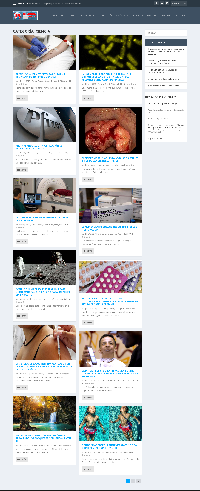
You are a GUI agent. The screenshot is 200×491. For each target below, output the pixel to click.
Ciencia (34, 81)
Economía (165, 16)
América (120, 16)
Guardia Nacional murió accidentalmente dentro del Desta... (58, 3)
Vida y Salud (65, 81)
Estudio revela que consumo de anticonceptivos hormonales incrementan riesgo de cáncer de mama (110, 301)
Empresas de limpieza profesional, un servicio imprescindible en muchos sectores (166, 51)
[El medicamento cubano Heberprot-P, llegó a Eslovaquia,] (110, 205)
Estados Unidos (44, 81)
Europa (41, 153)
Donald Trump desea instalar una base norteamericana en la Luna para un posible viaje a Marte (44, 292)
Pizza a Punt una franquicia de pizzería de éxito (162, 71)
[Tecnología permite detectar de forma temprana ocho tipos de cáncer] (44, 52)
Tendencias (84, 16)
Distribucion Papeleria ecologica (163, 103)
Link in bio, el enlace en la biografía (165, 79)
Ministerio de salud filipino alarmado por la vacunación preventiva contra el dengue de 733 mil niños (44, 366)
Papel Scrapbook (156, 138)
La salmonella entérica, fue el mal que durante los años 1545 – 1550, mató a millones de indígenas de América (106, 77)
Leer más (21, 98)
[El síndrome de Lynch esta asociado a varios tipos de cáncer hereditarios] (110, 130)
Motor (151, 16)
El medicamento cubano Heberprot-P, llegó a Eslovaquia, (109, 228)
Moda (70, 16)
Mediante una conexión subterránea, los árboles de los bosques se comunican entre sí (43, 438)
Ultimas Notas (54, 16)
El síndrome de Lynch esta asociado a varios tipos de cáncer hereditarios (110, 159)
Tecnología (105, 16)
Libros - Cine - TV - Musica (126, 380)
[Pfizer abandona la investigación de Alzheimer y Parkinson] (44, 124)
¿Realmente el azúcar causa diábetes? (166, 85)
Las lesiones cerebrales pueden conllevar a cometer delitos (43, 219)
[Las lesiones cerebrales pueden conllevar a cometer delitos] (44, 195)
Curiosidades (48, 225)
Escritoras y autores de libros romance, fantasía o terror (162, 61)
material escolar (170, 127)
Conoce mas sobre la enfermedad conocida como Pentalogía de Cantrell (109, 446)
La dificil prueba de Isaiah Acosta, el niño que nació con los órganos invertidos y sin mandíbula (110, 373)
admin (21, 225)
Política (180, 16)
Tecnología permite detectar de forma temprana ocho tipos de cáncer (40, 76)
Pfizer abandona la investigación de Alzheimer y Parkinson (39, 147)
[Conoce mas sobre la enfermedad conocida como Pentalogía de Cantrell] (110, 423)
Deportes (137, 16)
